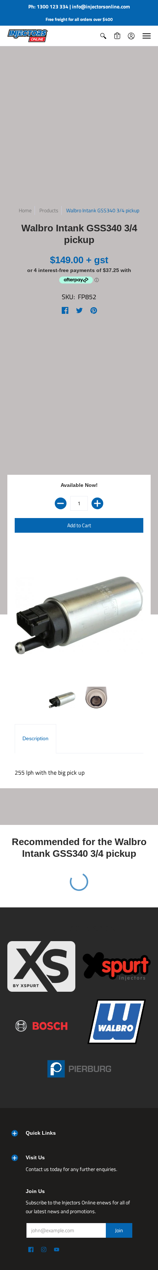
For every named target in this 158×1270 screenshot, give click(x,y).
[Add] (97, 503)
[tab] (35, 738)
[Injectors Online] (27, 36)
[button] (103, 36)
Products (48, 210)
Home (25, 210)
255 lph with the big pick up (50, 772)
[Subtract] (61, 503)
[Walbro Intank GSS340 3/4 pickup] (62, 700)
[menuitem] (103, 36)
